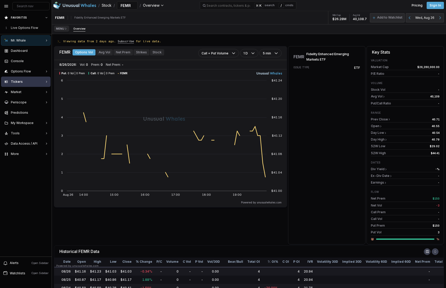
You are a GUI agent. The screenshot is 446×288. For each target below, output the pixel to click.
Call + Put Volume (215, 53)
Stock (157, 52)
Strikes (141, 52)
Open (375, 126)
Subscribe (126, 41)
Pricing (417, 5)
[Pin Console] (45, 61)
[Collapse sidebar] (6, 6)
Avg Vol (104, 52)
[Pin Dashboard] (45, 51)
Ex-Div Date (380, 176)
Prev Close (379, 119)
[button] (387, 17)
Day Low (377, 133)
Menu (60, 28)
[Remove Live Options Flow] (47, 28)
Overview (79, 28)
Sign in (435, 5)
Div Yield (378, 169)
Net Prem (123, 52)
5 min (267, 53)
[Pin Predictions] (45, 113)
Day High (378, 139)
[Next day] (440, 18)
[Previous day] (409, 18)
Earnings (377, 182)
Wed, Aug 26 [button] (424, 18)
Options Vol (84, 52)
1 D (245, 53)
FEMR (84, 251)
